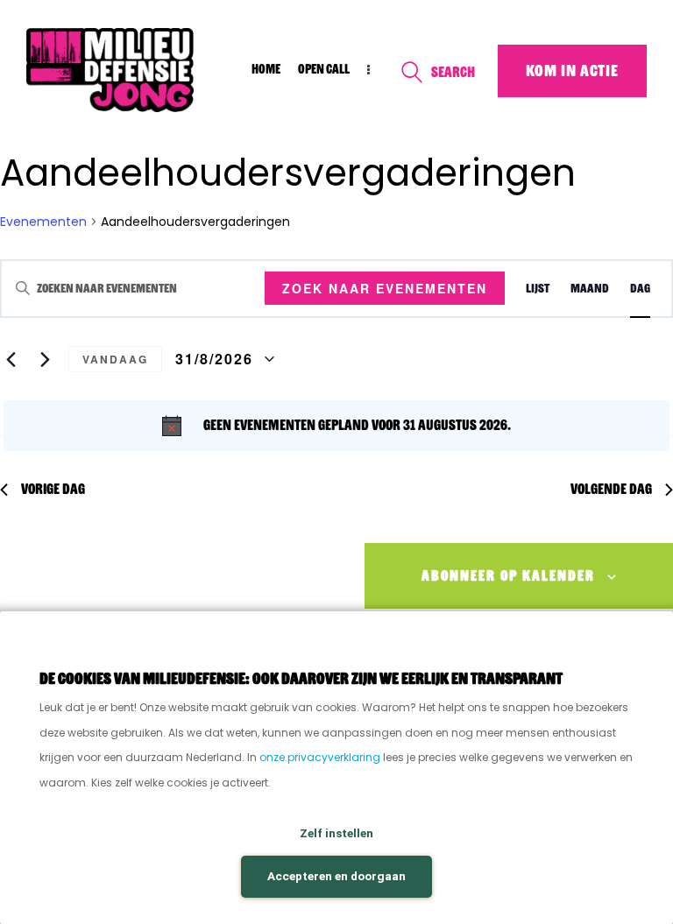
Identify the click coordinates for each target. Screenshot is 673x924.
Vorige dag (53, 489)
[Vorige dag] (10, 359)
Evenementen (43, 222)
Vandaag (115, 359)
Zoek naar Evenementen (384, 288)
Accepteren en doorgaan (336, 876)
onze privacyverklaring (319, 757)
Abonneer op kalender (508, 576)
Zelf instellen (336, 833)
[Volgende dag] (44, 359)
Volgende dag (611, 489)
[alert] (336, 425)
